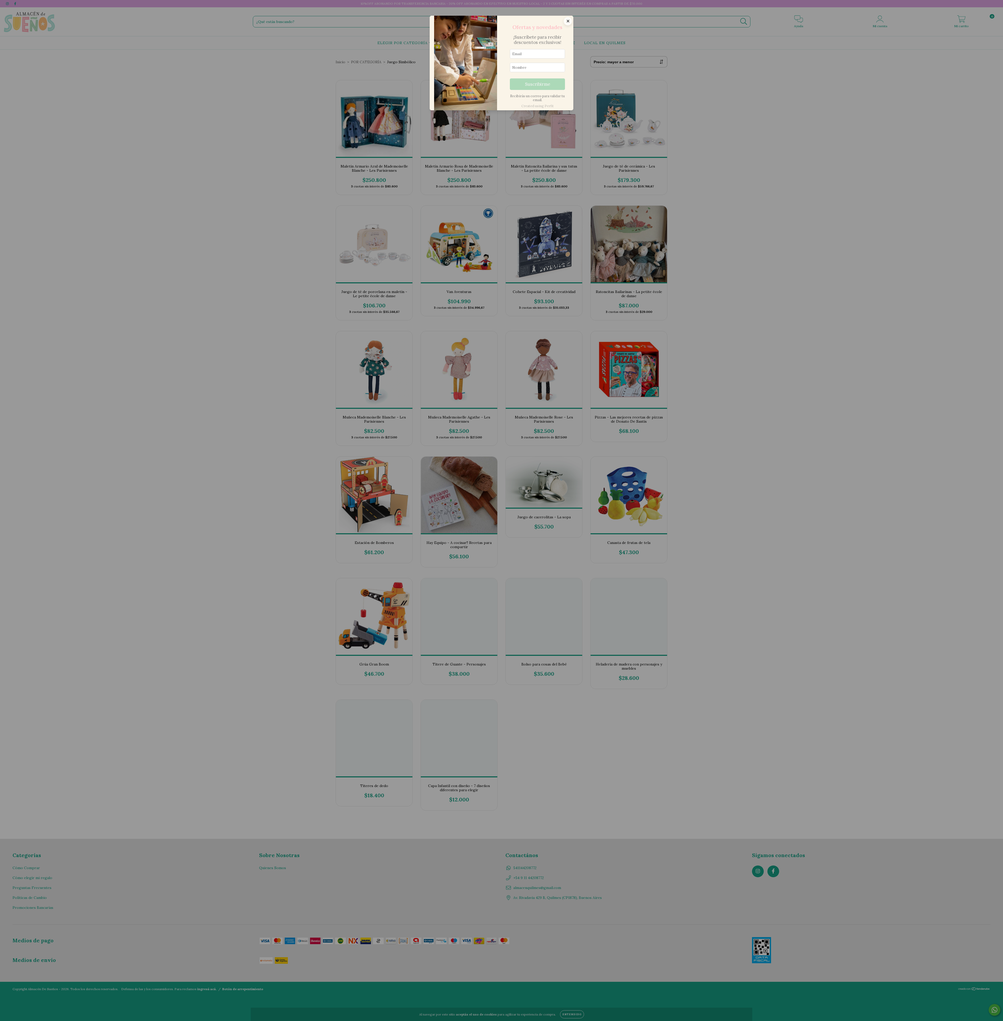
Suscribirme (537, 84)
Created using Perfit (537, 106)
